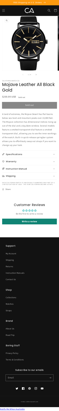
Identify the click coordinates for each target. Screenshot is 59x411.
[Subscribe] (50, 378)
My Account (11, 253)
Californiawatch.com (32, 401)
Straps (9, 310)
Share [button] (8, 189)
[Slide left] (23, 74)
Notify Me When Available (12, 409)
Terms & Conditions (15, 359)
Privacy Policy (12, 353)
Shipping (10, 260)
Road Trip (10, 335)
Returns (9, 266)
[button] (3, 10)
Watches (9, 304)
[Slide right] (36, 74)
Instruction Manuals (15, 273)
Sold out (29, 105)
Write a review (29, 221)
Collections (11, 297)
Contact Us (11, 279)
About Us (10, 328)
